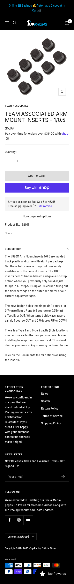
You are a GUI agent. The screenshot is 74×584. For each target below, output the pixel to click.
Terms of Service (52, 416)
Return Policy (49, 408)
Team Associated (17, 105)
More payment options (37, 216)
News (44, 393)
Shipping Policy (51, 423)
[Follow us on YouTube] (28, 520)
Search (45, 401)
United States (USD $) (19, 536)
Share (8, 233)
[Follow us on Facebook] (9, 520)
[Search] (14, 23)
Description (13, 248)
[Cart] (67, 23)
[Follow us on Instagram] (18, 520)
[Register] (63, 476)
